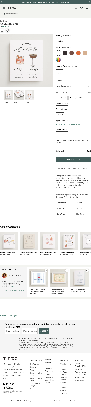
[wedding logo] (12, 8)
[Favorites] (81, 7)
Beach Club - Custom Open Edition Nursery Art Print (37, 291)
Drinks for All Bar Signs (67, 252)
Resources (79, 360)
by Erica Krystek (25, 255)
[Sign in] (76, 7)
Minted (3, 316)
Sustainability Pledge (35, 384)
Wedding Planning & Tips (80, 365)
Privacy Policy (68, 401)
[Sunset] (78, 53)
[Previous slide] (2, 95)
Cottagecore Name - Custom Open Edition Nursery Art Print (58, 291)
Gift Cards (49, 377)
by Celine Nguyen (45, 255)
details (61, 168)
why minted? (73, 168)
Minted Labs (34, 389)
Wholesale (64, 390)
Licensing (63, 393)
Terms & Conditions (56, 401)
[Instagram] (12, 383)
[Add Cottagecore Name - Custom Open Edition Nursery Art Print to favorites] (66, 270)
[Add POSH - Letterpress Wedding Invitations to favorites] (87, 270)
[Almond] (65, 53)
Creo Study (6, 26)
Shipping (48, 374)
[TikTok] (10, 383)
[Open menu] (4, 7)
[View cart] (87, 7)
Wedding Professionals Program (65, 384)
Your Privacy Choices (49, 381)
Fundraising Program (64, 378)
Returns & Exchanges (49, 369)
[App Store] (13, 387)
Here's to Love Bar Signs (7, 252)
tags (85, 168)
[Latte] (85, 53)
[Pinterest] (7, 383)
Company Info (36, 360)
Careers (33, 367)
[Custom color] (58, 59)
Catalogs (78, 369)
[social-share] (2, 30)
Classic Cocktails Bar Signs (28, 252)
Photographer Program (65, 368)
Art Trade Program (63, 373)
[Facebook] (4, 383)
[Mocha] (72, 53)
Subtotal (60, 151)
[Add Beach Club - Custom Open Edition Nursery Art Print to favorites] (46, 270)
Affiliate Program (66, 364)
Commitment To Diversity (36, 379)
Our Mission (34, 364)
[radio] (59, 41)
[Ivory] (58, 53)
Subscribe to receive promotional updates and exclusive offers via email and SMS (40, 325)
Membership (79, 380)
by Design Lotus (5, 255)
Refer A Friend (80, 377)
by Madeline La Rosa (66, 255)
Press (32, 370)
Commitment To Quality (36, 374)
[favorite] (7, 30)
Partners (64, 360)
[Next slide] (36, 95)
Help (46, 366)
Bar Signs (13, 316)
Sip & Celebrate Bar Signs (48, 252)
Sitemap (76, 401)
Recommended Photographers (80, 373)
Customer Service (49, 361)
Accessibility (84, 401)
